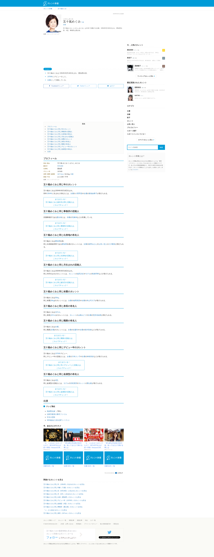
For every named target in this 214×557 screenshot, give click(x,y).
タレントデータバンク (53, 34)
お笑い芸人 (103, 244)
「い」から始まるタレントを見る (55, 510)
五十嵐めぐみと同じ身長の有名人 (59, 141)
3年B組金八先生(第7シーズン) (58, 420)
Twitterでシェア (85, 86)
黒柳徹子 (138, 66)
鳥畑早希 (95, 274)
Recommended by (110, 473)
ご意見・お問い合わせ (66, 524)
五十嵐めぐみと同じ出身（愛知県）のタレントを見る (62, 497)
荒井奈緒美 (97, 315)
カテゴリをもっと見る (145, 140)
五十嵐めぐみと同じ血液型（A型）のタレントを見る (61, 503)
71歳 (82, 22)
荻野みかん (93, 244)
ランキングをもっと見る (145, 76)
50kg (57, 298)
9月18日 (60, 166)
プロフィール (52, 126)
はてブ (112, 86)
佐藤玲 (75, 330)
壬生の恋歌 (51, 417)
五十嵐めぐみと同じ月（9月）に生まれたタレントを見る (63, 494)
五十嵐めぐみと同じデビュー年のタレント (62, 146)
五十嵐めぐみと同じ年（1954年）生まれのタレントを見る (63, 484)
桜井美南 (88, 330)
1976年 (50, 77)
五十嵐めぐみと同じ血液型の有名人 (59, 149)
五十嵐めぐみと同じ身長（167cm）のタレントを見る (62, 513)
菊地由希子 (93, 193)
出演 (48, 151)
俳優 (68, 217)
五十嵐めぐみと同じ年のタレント (59, 129)
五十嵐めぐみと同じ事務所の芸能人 (59, 131)
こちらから (135, 169)
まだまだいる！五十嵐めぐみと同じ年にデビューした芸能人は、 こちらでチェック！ (64, 365)
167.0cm (60, 174)
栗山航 (89, 383)
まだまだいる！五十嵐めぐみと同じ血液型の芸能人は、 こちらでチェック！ (61, 392)
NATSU (137, 95)
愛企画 (59, 217)
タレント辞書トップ (49, 520)
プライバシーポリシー (90, 524)
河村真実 (73, 383)
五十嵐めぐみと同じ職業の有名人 (59, 144)
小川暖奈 (112, 244)
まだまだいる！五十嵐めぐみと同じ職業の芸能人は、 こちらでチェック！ (60, 338)
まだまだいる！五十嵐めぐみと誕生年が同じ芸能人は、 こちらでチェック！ (61, 202)
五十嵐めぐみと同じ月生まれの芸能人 (60, 136)
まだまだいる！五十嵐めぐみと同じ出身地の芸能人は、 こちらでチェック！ (61, 256)
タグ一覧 (93, 520)
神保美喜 (90, 356)
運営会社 (116, 524)
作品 (86, 520)
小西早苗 (78, 193)
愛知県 (57, 241)
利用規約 (78, 524)
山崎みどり (82, 315)
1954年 (49, 193)
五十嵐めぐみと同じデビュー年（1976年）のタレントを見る (64, 500)
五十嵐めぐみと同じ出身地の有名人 (59, 134)
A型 (72, 174)
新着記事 (71, 520)
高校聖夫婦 (51, 411)
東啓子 (129, 58)
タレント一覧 (62, 520)
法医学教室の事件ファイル (57, 414)
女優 (64, 24)
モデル (87, 274)
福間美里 (76, 300)
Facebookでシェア (57, 86)
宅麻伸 (74, 217)
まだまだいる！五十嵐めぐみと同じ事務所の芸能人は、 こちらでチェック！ (61, 226)
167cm (57, 312)
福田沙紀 (80, 274)
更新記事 (79, 520)
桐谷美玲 (130, 50)
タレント (72, 274)
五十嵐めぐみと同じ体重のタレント (59, 139)
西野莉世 (138, 87)
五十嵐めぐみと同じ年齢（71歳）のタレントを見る (61, 487)
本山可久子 (91, 300)
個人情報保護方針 (105, 524)
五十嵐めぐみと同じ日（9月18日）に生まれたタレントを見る (65, 491)
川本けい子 (76, 356)
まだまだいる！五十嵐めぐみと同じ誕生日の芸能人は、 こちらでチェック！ (61, 282)
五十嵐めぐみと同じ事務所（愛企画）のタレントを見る (62, 507)
